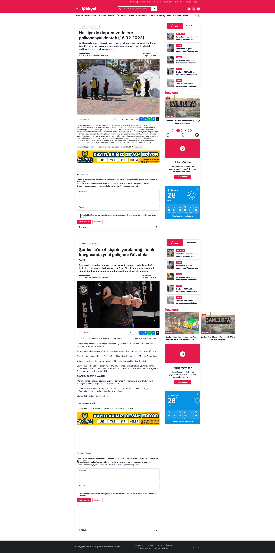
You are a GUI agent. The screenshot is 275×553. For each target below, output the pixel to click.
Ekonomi (177, 16)
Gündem (102, 16)
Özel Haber (121, 16)
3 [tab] (182, 135)
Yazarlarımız (139, 545)
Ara (154, 9)
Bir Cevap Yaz (82, 175)
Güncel (179, 57)
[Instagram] (198, 547)
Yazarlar (79, 16)
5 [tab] (191, 135)
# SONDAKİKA (108, 408)
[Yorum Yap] (127, 119)
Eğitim (152, 16)
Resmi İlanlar (90, 16)
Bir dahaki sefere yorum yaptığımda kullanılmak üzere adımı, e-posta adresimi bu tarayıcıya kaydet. (118, 216)
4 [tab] (187, 135)
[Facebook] (189, 547)
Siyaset (111, 16)
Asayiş (131, 16)
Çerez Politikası (161, 548)
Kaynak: (138, 147)
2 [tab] (178, 135)
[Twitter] (194, 547)
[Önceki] (168, 139)
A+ (132, 119)
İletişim (169, 545)
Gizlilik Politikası (144, 548)
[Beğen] (116, 119)
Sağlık (185, 16)
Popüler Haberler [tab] (174, 25)
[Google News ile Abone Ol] (84, 119)
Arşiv (160, 545)
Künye (150, 545)
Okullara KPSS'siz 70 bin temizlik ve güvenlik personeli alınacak (187, 74)
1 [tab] (173, 135)
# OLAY (130, 408)
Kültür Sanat (141, 16)
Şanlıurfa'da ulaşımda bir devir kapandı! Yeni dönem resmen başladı (186, 63)
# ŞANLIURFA (83, 408)
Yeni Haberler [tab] (191, 26)
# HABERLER (120, 408)
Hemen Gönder (182, 181)
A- (137, 119)
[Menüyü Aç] (76, 9)
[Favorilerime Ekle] (122, 119)
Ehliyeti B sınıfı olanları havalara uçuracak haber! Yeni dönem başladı (186, 86)
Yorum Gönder (84, 222)
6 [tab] (182, 139)
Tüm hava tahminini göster (182, 220)
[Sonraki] (197, 139)
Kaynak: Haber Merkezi (87, 403)
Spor (169, 16)
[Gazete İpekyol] (89, 9)
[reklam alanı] (118, 157)
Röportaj (161, 16)
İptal (89, 453)
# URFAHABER (95, 408)
